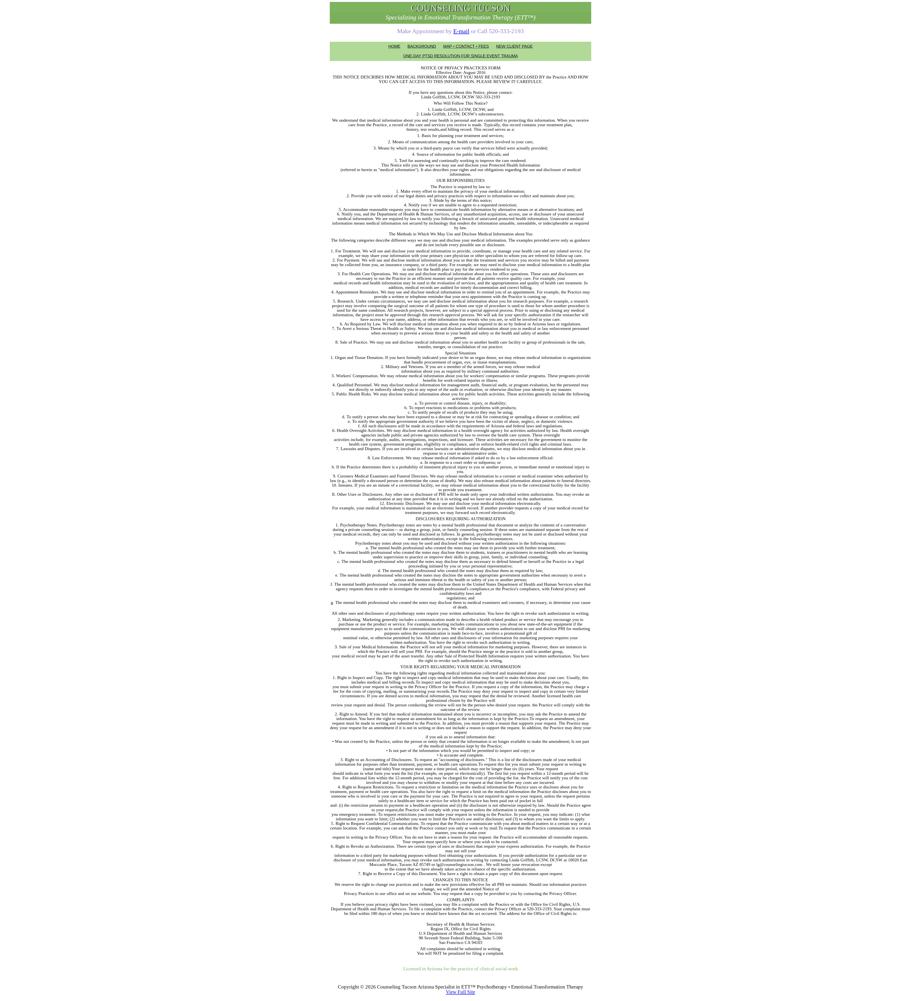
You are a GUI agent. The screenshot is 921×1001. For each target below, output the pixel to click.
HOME (394, 46)
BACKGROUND (421, 46)
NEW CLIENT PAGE (514, 46)
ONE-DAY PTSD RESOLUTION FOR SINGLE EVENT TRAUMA (460, 56)
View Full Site (460, 992)
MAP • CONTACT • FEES (466, 46)
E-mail (461, 31)
